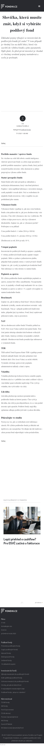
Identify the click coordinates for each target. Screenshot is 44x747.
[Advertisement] (22, 85)
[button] (39, 6)
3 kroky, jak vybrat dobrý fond (11, 685)
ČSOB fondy (5, 702)
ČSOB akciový (5, 713)
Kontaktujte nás (6, 626)
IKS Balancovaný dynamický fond (12, 728)
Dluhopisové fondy (7, 657)
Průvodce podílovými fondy (10, 646)
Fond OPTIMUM (6, 724)
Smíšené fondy (6, 660)
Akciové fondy (6, 653)
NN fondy (4, 706)
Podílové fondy (25, 130)
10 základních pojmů (8, 664)
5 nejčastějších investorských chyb (13, 689)
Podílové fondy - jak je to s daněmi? (13, 692)
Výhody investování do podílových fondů (15, 674)
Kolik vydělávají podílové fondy (11, 678)
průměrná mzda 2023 (8, 634)
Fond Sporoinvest (7, 710)
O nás (3, 623)
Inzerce (3, 630)
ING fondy (4, 721)
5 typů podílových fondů (9, 650)
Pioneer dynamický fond (9, 717)
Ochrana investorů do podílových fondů (15, 681)
